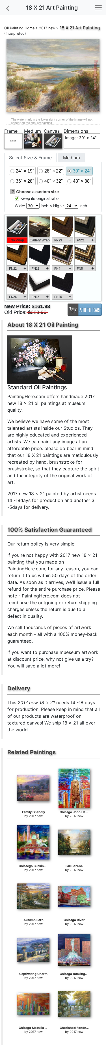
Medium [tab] (71, 157)
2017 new (47, 28)
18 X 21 (67, 27)
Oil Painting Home (19, 28)
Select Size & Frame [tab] (30, 157)
